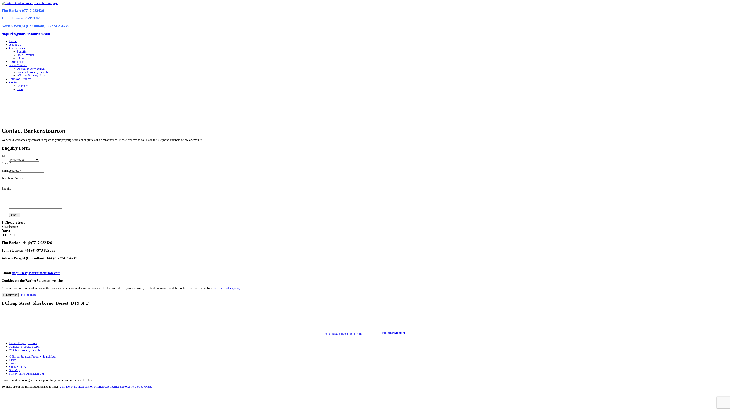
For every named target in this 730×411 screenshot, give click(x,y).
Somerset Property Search (32, 72)
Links (12, 360)
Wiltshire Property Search (32, 75)
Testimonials (16, 61)
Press (20, 89)
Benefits (22, 51)
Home (13, 41)
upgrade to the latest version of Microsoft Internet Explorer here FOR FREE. (106, 386)
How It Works (25, 55)
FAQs (20, 58)
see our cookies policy (227, 288)
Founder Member (393, 332)
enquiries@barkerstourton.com (26, 34)
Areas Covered (18, 65)
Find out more (27, 294)
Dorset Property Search (31, 68)
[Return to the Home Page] (30, 3)
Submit (14, 214)
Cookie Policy (17, 366)
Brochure (22, 85)
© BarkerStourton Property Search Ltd (32, 356)
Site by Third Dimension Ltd (26, 373)
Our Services (17, 48)
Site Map (14, 370)
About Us (15, 44)
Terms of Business (20, 78)
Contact (13, 82)
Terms (13, 363)
